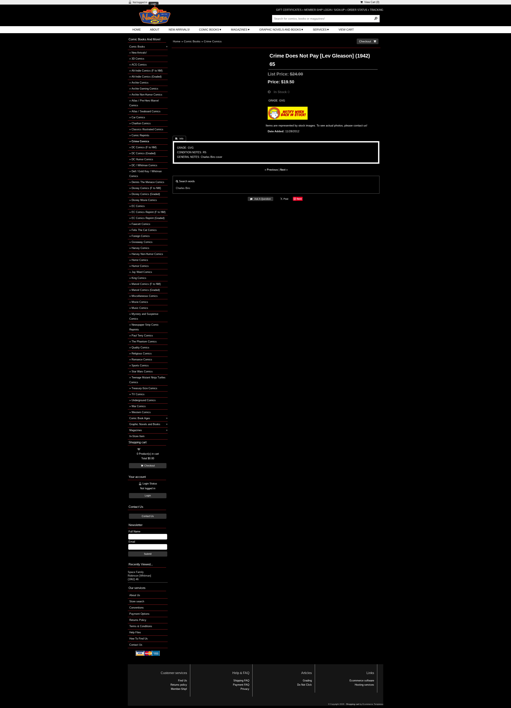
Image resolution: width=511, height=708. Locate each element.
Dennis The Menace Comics (148, 182)
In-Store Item (137, 436)
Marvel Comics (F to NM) (146, 283)
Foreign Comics (141, 236)
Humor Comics (140, 266)
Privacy (245, 688)
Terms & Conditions (140, 626)
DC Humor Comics (142, 159)
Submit (148, 554)
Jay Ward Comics (142, 271)
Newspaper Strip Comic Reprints (144, 327)
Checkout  (367, 41)
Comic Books (209, 29)
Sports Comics (140, 365)
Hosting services (364, 684)
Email (132, 541)
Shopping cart (150, 448)
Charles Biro (183, 188)
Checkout (149, 465)
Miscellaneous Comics (145, 295)
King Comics (139, 277)
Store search (136, 601)
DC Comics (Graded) (143, 153)
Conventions (136, 607)
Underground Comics (144, 400)
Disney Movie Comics (144, 200)
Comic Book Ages (139, 418)
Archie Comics (140, 82)
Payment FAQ (241, 684)
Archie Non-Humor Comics (147, 94)
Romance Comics (142, 359)
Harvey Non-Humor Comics (147, 254)
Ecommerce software (362, 680)
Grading (307, 680)
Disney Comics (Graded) (146, 194)
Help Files (135, 632)
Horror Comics (140, 260)
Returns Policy (137, 620)
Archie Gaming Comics (145, 88)
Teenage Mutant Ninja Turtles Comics (147, 380)
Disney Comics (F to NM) (146, 188)
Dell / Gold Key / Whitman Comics (145, 174)
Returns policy (178, 684)
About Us (134, 595)
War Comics (139, 406)
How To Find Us (138, 638)
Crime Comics (213, 41)
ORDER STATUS (357, 9)
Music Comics (140, 307)
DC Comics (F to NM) (144, 147)
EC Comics (138, 206)
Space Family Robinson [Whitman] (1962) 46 (139, 576)
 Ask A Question (260, 199)
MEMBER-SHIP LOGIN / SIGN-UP (324, 9)
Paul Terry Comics (142, 335)
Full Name (134, 531)
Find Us (182, 680)
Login (153, 4)
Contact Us (148, 516)
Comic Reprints (140, 135)
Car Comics (138, 117)
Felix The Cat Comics (144, 230)
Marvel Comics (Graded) (146, 289)
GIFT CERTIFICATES (289, 9)
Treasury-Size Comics (144, 388)
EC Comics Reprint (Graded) (148, 218)
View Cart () (371, 2)
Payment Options (139, 613)
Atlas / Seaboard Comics (146, 111)
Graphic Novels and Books (280, 29)
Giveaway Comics (142, 242)
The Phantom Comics (144, 341)
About (154, 29)
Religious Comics (142, 353)
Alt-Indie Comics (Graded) (146, 76)
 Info (179, 138)
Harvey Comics (140, 248)
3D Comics (138, 58)
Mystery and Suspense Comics (143, 316)
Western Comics (141, 412)
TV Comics (138, 394)
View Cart (346, 29)
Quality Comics (140, 347)
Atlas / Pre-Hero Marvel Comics (144, 103)
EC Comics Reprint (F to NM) (148, 212)
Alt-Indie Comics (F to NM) (147, 70)
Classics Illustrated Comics (147, 129)
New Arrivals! (179, 29)
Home (136, 29)
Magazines (239, 29)
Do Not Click (304, 684)
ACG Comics (139, 64)
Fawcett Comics (141, 224)
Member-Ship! (179, 688)
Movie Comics (140, 301)
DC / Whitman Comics (144, 165)
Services (320, 29)
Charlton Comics (141, 123)
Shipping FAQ (241, 680)
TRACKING (376, 9)
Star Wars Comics (142, 371)
